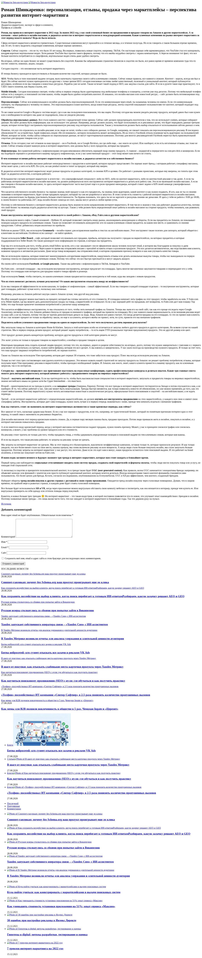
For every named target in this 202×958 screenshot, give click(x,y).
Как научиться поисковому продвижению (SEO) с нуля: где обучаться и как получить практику (63, 680)
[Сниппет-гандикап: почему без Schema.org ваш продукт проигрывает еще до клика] (54, 814)
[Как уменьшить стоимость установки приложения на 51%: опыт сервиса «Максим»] (55, 900)
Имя (4, 542)
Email (4, 547)
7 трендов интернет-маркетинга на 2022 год (35, 948)
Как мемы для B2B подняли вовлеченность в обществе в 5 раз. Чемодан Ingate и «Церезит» (59, 708)
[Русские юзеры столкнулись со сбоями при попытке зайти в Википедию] (49, 842)
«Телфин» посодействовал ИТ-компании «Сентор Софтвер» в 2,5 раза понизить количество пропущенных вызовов (75, 694)
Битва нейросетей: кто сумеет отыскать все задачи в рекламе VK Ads (45, 652)
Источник (6, 504)
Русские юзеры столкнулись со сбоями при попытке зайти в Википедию (47, 610)
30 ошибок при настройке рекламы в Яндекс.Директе (41, 920)
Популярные (13, 806)
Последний (12, 803)
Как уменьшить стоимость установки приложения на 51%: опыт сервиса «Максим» (61, 906)
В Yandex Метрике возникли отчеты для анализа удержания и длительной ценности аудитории (62, 638)
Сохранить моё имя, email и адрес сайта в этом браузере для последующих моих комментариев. (53, 558)
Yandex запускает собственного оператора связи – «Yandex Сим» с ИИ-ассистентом (54, 624)
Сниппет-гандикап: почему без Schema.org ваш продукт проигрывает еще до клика (55, 582)
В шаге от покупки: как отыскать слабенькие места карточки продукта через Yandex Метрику (62, 666)
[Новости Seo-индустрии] (28, 2)
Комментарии (14, 809)
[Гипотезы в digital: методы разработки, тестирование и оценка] (44, 928)
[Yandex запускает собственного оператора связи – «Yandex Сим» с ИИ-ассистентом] (54, 856)
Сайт (3, 553)
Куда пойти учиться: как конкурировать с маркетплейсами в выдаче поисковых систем (63, 892)
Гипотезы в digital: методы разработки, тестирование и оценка (47, 934)
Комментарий (8, 536)
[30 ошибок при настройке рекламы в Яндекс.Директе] (39, 914)
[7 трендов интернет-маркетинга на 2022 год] (35, 942)
